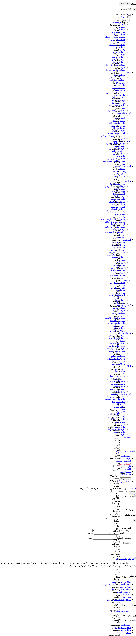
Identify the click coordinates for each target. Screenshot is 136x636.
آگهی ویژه (126, 528)
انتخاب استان (125, 4)
